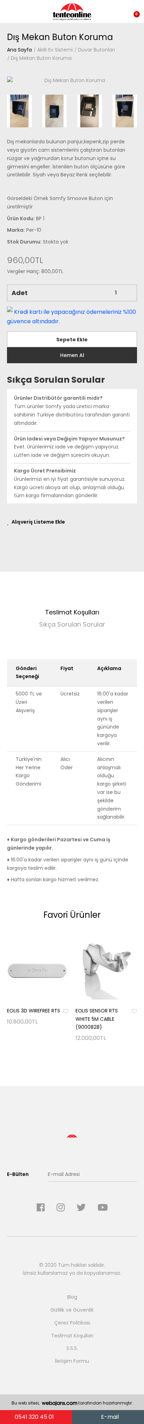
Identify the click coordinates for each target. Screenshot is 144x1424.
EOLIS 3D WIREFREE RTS (33, 1010)
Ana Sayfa (19, 49)
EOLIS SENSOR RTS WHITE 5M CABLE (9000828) (96, 1019)
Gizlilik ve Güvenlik (72, 1309)
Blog (72, 1297)
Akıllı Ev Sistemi (55, 49)
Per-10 (33, 229)
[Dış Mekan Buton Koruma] (72, 80)
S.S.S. (72, 1348)
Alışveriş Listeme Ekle (38, 521)
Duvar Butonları (96, 49)
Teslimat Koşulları (72, 612)
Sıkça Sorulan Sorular (72, 624)
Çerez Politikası (72, 1322)
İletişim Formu (72, 1361)
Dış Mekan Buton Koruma (41, 58)
